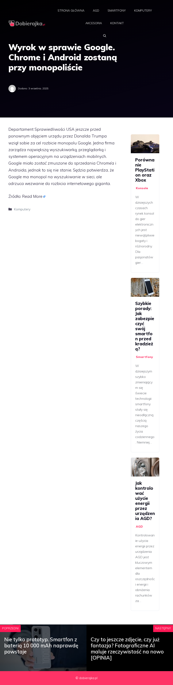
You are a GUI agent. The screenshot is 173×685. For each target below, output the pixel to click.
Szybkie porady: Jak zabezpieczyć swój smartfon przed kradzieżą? (144, 326)
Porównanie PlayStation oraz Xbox (144, 170)
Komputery (143, 10)
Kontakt (117, 23)
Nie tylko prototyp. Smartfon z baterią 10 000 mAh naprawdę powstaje (41, 645)
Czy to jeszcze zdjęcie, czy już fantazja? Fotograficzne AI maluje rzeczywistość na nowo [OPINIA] (127, 648)
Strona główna (71, 10)
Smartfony (117, 10)
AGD (96, 10)
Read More (32, 196)
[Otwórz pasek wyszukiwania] (104, 35)
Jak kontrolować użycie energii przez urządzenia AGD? (145, 500)
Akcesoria (93, 23)
